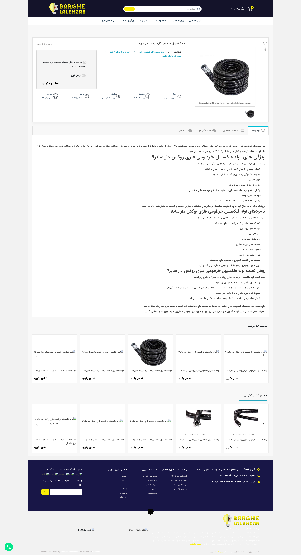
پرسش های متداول (150, 476)
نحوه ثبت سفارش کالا (179, 476)
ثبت (45, 491)
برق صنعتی (178, 21)
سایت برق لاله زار (166, 311)
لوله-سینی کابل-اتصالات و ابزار (151, 52)
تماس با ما (144, 21)
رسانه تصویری (122, 484)
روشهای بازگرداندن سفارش (177, 489)
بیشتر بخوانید (195, 544)
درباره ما (124, 476)
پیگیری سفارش (126, 21)
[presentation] (37, 355)
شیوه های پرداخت (180, 484)
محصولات (161, 21)
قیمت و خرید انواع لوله (120, 52)
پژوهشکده (123, 489)
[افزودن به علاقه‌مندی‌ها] (265, 44)
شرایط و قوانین (151, 484)
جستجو (129, 8)
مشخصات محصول (231, 130)
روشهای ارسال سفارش (179, 480)
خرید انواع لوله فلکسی (171, 56)
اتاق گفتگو (123, 497)
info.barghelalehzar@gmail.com (230, 481)
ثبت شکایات (152, 493)
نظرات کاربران (205, 130)
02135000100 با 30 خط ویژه (234, 476)
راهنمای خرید (107, 21)
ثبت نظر (183, 130)
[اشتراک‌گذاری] (265, 50)
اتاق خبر (124, 480)
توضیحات (255, 130)
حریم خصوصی (152, 480)
